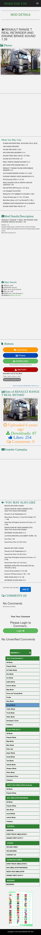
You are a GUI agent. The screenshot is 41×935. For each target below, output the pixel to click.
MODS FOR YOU (15, 3)
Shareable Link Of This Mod (12, 373)
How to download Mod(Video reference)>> (26, 386)
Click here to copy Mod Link (11, 379)
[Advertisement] (20, 114)
